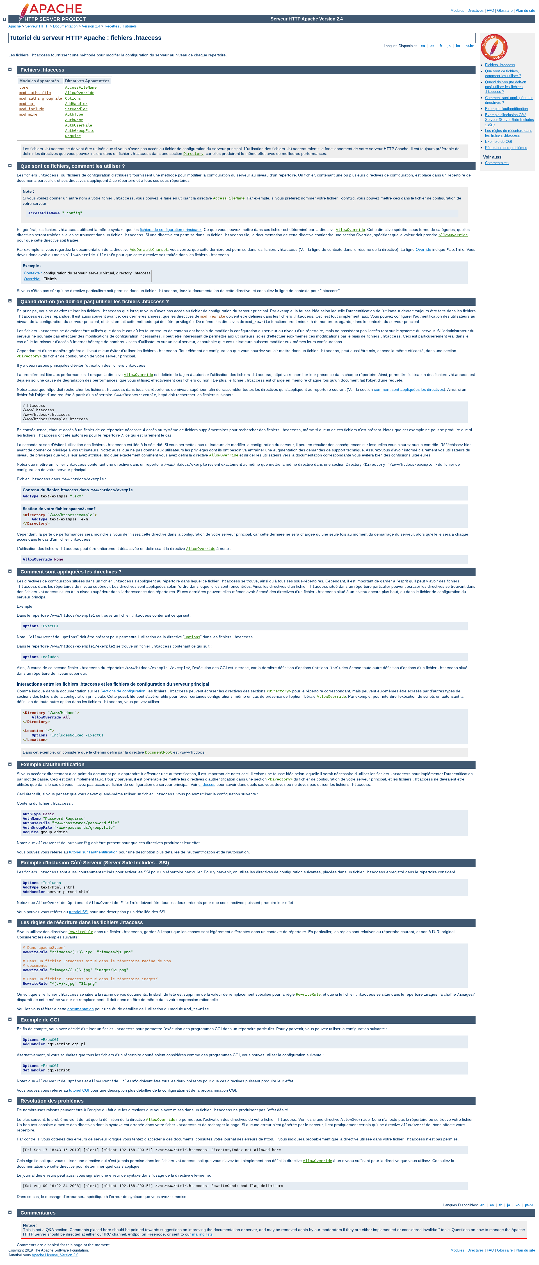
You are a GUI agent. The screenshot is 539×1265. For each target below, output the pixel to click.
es (432, 46)
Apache (14, 26)
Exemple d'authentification (506, 109)
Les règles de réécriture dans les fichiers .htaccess (508, 132)
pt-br (469, 46)
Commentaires (497, 163)
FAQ (490, 10)
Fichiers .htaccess (500, 65)
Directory (193, 153)
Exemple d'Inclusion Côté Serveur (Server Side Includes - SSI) (509, 120)
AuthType (74, 114)
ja (449, 46)
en (423, 46)
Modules (457, 10)
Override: (32, 279)
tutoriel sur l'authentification (93, 852)
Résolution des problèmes (506, 148)
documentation (80, 1009)
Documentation (65, 26)
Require (73, 136)
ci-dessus (206, 784)
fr (440, 46)
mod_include (31, 109)
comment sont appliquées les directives (409, 389)
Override (423, 249)
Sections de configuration (123, 691)
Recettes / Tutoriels (121, 26)
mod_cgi (27, 104)
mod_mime (28, 114)
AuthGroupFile (79, 130)
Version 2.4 (91, 26)
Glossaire (505, 10)
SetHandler (76, 109)
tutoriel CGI (79, 1090)
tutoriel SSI (78, 912)
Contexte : (33, 273)
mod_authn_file (35, 93)
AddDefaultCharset (149, 249)
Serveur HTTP (37, 26)
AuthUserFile (78, 125)
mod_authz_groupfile (40, 98)
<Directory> (29, 356)
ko (458, 46)
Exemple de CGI (498, 141)
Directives (475, 10)
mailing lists (202, 1234)
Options (73, 98)
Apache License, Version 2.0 (55, 1255)
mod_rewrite (212, 316)
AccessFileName (81, 87)
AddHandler (76, 104)
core (23, 87)
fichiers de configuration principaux (171, 229)
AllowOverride (79, 93)
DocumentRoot (158, 752)
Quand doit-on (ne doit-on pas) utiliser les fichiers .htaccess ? (505, 87)
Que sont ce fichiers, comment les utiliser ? (503, 73)
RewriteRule (80, 932)
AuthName (74, 120)
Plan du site (525, 10)
